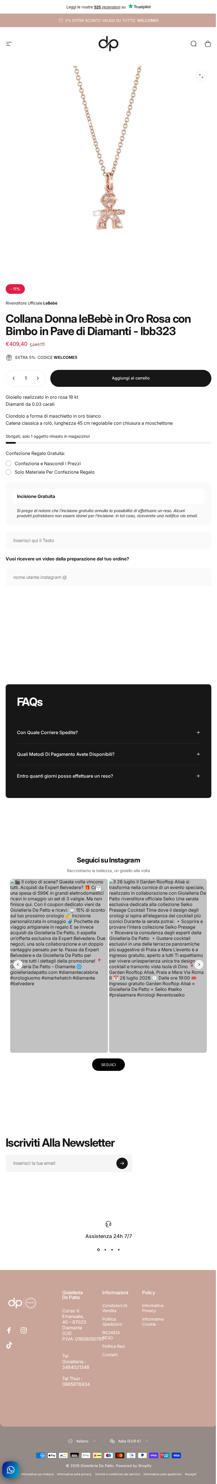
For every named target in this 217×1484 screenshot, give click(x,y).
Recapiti (188, 1471)
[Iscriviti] (122, 1160)
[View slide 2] (103, 1246)
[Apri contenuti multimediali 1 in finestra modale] (201, 76)
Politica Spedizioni (111, 1323)
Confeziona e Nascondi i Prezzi (48, 463)
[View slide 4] (116, 1246)
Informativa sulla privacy (72, 1471)
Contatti (108, 1356)
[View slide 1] (96, 1246)
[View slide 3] (110, 1246)
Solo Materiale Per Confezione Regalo (55, 472)
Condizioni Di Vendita (113, 1310)
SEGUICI (106, 1061)
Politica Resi (112, 1347)
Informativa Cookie (151, 1318)
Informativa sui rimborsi (35, 1471)
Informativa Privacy (151, 1305)
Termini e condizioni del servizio (115, 1471)
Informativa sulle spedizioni (160, 1471)
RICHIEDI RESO (110, 1337)
